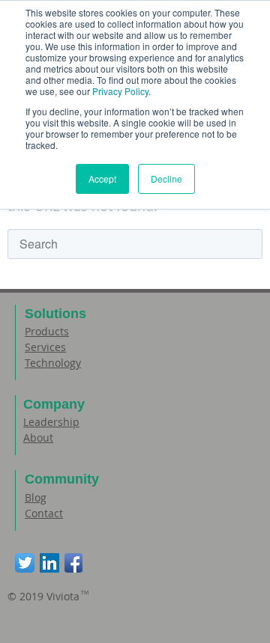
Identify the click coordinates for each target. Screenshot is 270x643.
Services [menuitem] (45, 347)
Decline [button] (166, 178)
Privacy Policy (120, 91)
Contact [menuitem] (44, 513)
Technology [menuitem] (53, 363)
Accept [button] (102, 178)
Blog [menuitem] (35, 497)
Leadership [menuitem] (51, 422)
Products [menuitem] (47, 331)
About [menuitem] (38, 437)
